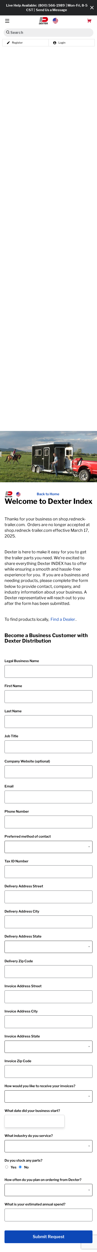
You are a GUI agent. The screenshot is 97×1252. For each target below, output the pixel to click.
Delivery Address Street (24, 886)
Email (9, 786)
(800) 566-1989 (51, 5)
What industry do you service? (29, 1136)
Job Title (11, 736)
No (26, 1167)
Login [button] (61, 42)
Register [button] (17, 42)
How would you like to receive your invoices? (40, 1086)
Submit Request (49, 1236)
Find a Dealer (63, 619)
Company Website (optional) (27, 761)
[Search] (8, 32)
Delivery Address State (23, 936)
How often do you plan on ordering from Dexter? (43, 1180)
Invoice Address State (22, 1036)
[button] (48, 20)
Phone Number (17, 811)
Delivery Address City (22, 911)
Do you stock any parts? (23, 1160)
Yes (13, 1167)
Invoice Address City (21, 1011)
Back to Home (48, 494)
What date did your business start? (32, 1111)
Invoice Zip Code (18, 1061)
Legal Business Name (22, 661)
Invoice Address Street (23, 986)
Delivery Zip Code (19, 961)
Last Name (13, 711)
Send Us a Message (51, 10)
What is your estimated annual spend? (35, 1204)
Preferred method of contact (28, 836)
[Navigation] (7, 21)
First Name (13, 686)
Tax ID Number (16, 861)
